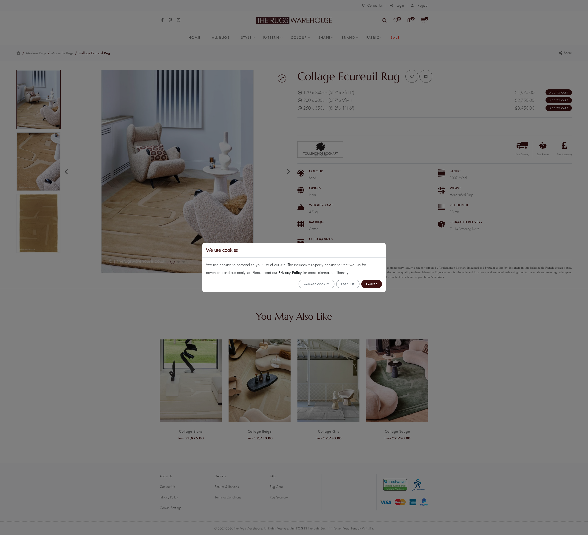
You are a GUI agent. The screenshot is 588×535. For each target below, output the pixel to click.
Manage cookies (316, 284)
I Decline (348, 284)
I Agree (371, 284)
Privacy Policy (290, 272)
